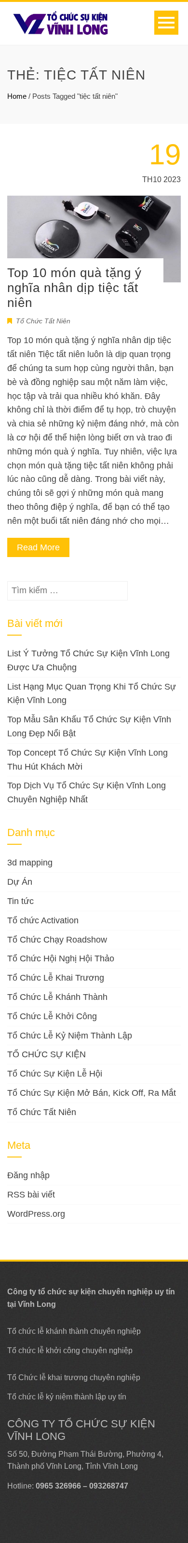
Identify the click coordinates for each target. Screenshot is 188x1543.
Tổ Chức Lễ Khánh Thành (57, 997)
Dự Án (19, 882)
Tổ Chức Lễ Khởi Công (52, 1016)
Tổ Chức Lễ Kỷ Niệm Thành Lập (69, 1035)
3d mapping (30, 862)
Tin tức (20, 901)
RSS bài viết (31, 1194)
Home (17, 96)
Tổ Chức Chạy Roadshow (57, 939)
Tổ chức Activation (43, 920)
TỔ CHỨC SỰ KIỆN (46, 1054)
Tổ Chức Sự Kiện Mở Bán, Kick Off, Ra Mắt (91, 1093)
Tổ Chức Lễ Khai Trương (55, 978)
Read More (38, 547)
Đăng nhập (28, 1175)
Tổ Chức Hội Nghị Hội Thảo (60, 958)
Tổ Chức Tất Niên (43, 321)
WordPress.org (36, 1214)
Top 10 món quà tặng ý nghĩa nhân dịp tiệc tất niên (74, 288)
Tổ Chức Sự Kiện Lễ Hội (54, 1073)
